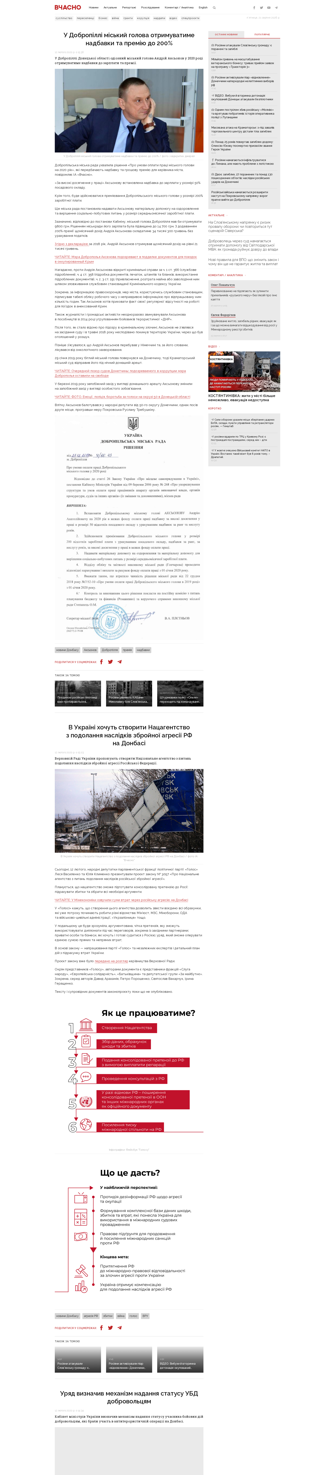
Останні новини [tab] (226, 34)
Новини (93, 7)
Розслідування (150, 7)
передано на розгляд (111, 961)
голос (133, 1316)
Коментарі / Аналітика (179, 7)
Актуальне (110, 7)
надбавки (143, 650)
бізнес (103, 18)
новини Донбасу (67, 650)
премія (127, 650)
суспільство (64, 18)
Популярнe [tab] (262, 34)
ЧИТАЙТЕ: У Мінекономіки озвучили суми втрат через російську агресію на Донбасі (121, 900)
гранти (128, 18)
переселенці (85, 18)
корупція (143, 18)
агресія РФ (91, 1316)
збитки (107, 1316)
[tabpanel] (244, 123)
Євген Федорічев (223, 315)
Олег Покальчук (223, 285)
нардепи (159, 18)
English (203, 7)
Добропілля (110, 650)
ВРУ (145, 1316)
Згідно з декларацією (72, 244)
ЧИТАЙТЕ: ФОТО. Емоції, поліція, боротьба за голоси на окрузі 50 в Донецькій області (122, 397)
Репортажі (129, 7)
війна (115, 18)
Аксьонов (90, 650)
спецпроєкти (190, 18)
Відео (212, 346)
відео (173, 18)
